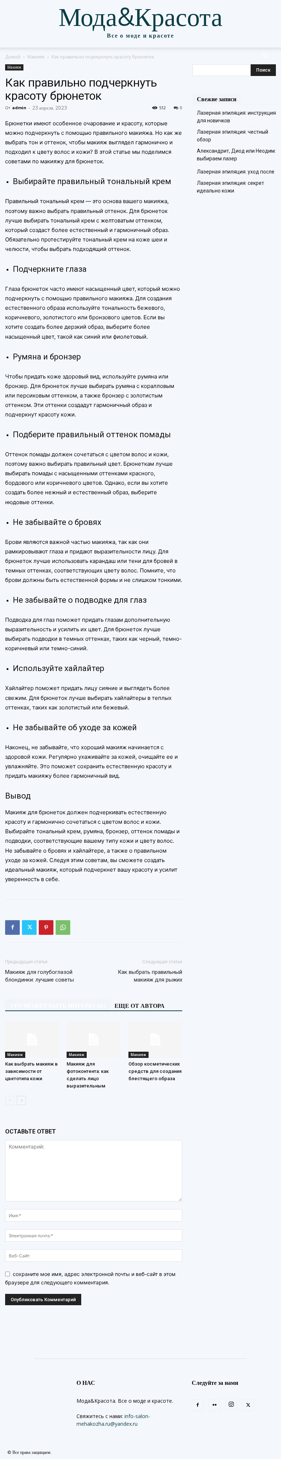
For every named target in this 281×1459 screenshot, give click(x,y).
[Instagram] (231, 1404)
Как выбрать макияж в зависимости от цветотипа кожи (31, 1071)
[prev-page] (9, 1100)
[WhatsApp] (63, 927)
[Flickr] (214, 1405)
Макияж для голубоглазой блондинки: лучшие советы (39, 976)
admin (19, 107)
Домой (12, 57)
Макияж (36, 57)
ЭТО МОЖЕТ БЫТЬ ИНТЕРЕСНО (58, 1005)
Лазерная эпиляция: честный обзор (232, 135)
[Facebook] (12, 927)
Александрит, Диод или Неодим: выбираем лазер (236, 154)
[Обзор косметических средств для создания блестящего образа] (155, 1039)
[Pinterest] (46, 927)
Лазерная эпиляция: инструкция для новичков (236, 116)
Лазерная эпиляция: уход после (235, 172)
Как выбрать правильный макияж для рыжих (150, 976)
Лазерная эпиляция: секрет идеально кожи (230, 187)
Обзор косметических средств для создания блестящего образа (154, 1071)
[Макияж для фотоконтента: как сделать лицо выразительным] (93, 1039)
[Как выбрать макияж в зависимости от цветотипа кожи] (32, 1039)
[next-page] (21, 1100)
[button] (265, 56)
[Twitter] (29, 927)
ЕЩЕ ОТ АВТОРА (140, 1005)
